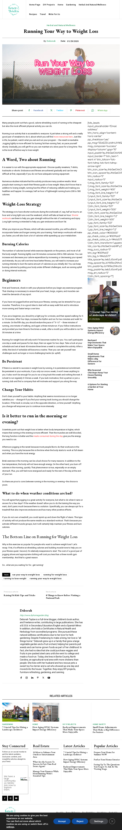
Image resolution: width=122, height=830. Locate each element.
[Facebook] (21, 677)
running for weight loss (55, 574)
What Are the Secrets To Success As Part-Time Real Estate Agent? (44, 764)
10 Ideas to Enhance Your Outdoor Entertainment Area (44, 754)
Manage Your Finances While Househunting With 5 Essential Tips (46, 773)
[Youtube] (49, 677)
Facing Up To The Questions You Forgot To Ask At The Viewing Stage (107, 766)
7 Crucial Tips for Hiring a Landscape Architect (103, 314)
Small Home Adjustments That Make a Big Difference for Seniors (96, 359)
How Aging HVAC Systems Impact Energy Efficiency (96, 330)
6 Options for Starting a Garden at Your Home (98, 386)
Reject (80, 821)
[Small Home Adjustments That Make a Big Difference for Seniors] (115, 357)
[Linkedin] (32, 677)
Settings (98, 821)
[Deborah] (9, 643)
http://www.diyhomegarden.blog (34, 615)
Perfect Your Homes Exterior (107, 759)
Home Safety (99, 724)
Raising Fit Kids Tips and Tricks (19, 595)
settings (10, 827)
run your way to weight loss (26, 574)
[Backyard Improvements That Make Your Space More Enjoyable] (115, 344)
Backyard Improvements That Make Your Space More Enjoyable (97, 344)
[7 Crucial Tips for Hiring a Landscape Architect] (104, 300)
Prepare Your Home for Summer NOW (104, 753)
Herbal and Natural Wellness (61, 25)
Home (35, 724)
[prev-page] (108, 283)
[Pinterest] (38, 677)
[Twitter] (43, 677)
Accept (62, 821)
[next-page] (114, 283)
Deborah (51, 41)
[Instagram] (26, 677)
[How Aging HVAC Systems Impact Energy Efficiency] (115, 330)
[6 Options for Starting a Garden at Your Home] (115, 387)
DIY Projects (69, 724)
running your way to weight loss (46, 578)
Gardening (7, 724)
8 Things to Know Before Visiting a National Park (63, 596)
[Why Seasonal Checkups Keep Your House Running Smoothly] (115, 374)
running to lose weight (15, 578)
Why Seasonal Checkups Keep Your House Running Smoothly (98, 374)
